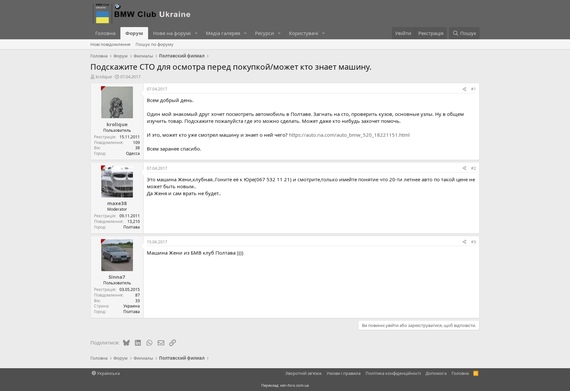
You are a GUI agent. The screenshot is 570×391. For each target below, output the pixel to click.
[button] (196, 33)
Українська (108, 373)
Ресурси (264, 33)
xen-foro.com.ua (294, 385)
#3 (473, 242)
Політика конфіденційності (393, 373)
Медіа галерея (223, 33)
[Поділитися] (464, 89)
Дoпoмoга (436, 373)
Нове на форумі (172, 33)
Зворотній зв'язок (303, 373)
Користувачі (303, 33)
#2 (473, 168)
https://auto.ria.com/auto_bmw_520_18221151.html (349, 134)
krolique (104, 77)
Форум (134, 33)
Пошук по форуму (155, 44)
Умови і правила (344, 373)
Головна (105, 33)
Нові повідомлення (110, 44)
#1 (473, 89)
